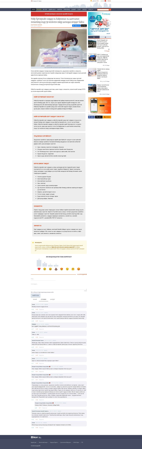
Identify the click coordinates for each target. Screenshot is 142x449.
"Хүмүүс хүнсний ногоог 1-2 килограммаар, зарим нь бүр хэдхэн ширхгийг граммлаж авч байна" (103, 88)
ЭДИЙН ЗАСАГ (52, 9)
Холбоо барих (76, 442)
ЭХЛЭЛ (33, 9)
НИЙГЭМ (59, 9)
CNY (103, 1)
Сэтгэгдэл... (34, 284)
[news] (92, 45)
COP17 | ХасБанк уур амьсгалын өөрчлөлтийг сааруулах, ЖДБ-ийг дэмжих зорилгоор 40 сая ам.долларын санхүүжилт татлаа (103, 58)
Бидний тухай (33, 442)
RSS (82, 442)
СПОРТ (79, 9)
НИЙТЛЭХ (35, 295)
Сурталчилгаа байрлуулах (65, 442)
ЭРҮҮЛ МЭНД (67, 9)
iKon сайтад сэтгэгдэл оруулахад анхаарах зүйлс (42, 292)
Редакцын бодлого (54, 442)
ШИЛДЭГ (84, 9)
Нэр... (32, 279)
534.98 (109, 1)
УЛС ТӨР (45, 9)
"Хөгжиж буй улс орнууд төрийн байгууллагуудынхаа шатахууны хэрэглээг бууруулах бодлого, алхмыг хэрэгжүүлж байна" (103, 73)
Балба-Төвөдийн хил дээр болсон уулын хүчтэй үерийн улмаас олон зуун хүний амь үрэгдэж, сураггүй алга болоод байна (103, 44)
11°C (97, 1)
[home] (42, 5)
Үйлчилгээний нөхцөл (43, 442)
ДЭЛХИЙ (73, 9)
